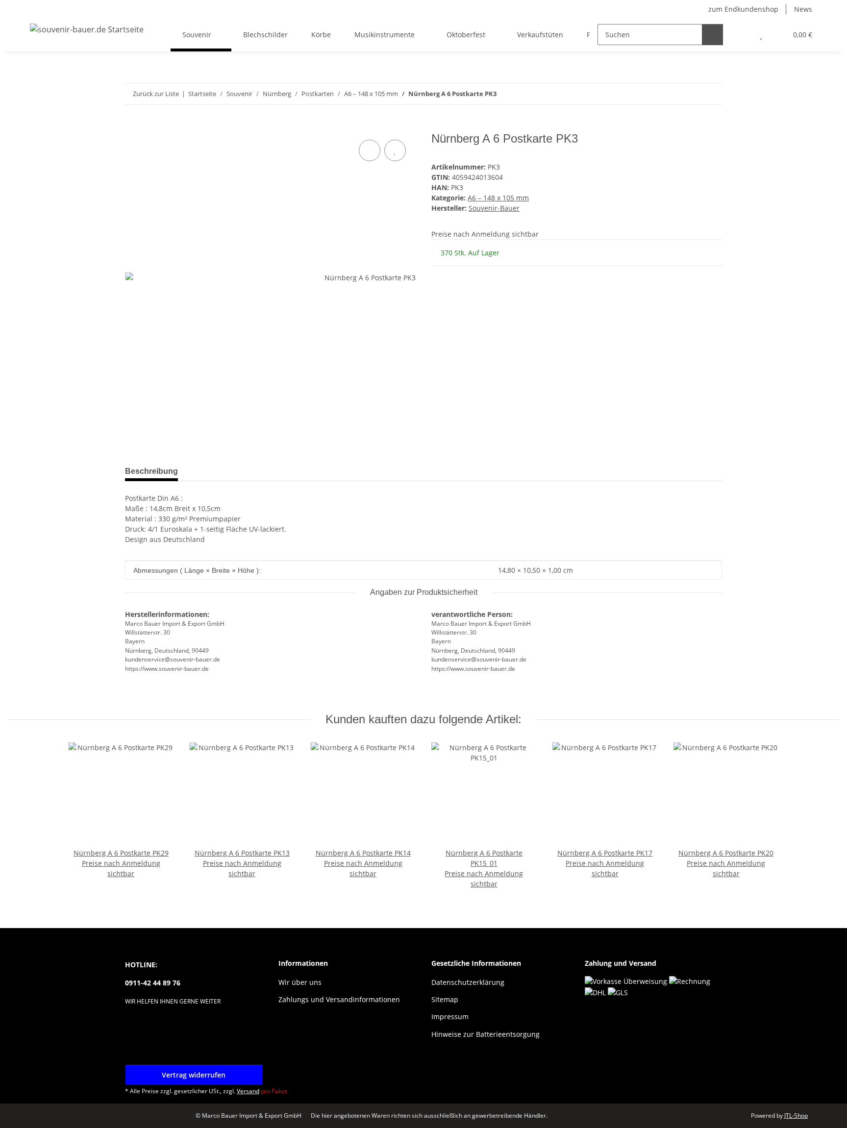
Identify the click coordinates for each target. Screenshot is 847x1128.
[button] (741, 34)
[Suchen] (712, 34)
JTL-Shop (796, 1115)
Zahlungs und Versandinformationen (339, 999)
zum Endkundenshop (743, 9)
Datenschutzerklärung (467, 982)
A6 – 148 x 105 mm (498, 197)
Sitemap (444, 999)
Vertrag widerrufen (193, 1074)
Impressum (450, 1016)
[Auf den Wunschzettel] (395, 150)
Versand (248, 1091)
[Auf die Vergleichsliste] (369, 150)
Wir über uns (300, 982)
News (803, 9)
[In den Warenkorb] (133, 126)
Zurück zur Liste (156, 93)
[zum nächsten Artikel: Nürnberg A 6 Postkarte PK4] (711, 93)
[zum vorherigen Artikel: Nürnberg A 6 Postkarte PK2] (690, 93)
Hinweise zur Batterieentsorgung (485, 1034)
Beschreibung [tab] (151, 471)
